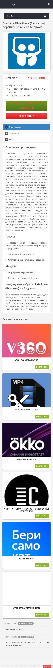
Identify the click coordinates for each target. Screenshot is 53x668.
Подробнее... (42, 367)
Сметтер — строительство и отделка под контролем (26, 510)
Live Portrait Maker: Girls (26, 608)
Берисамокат (26, 558)
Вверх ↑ (47, 666)
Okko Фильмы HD (26, 459)
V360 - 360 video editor (26, 360)
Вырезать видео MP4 (26, 409)
